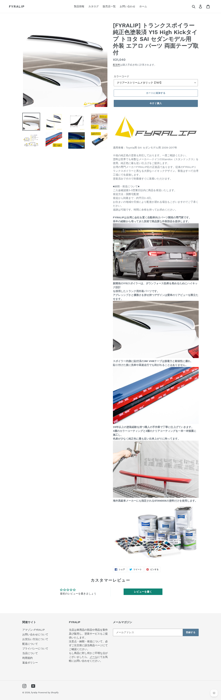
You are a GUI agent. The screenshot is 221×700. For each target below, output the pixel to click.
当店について (30, 653)
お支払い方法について (35, 639)
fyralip (17, 6)
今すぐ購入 (156, 103)
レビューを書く (143, 591)
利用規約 (27, 657)
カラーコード (121, 76)
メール (93, 656)
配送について (30, 643)
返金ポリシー (30, 662)
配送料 (116, 64)
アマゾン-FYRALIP (33, 629)
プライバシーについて (35, 648)
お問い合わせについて (35, 634)
